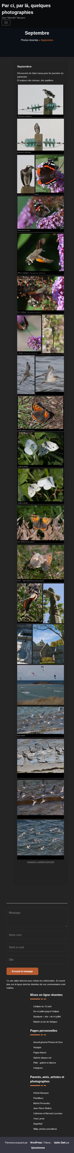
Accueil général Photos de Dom (48, 1042)
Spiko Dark (60, 1142)
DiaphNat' (38, 1123)
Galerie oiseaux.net (42, 1057)
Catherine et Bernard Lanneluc (47, 1113)
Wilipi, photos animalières (45, 1128)
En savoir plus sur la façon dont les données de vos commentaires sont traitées (36, 984)
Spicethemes (38, 1147)
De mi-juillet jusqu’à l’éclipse (46, 1011)
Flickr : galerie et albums (44, 1062)
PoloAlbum (38, 1098)
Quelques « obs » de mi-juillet (47, 1016)
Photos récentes (29, 40)
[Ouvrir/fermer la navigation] (6, 22)
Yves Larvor (39, 1118)
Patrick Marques (41, 1092)
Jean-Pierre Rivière (42, 1108)
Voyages (37, 1047)
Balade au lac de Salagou (45, 1021)
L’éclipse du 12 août (42, 1006)
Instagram (38, 1067)
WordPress (36, 1142)
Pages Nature (39, 1052)
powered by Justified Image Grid (40, 862)
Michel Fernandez (41, 1103)
